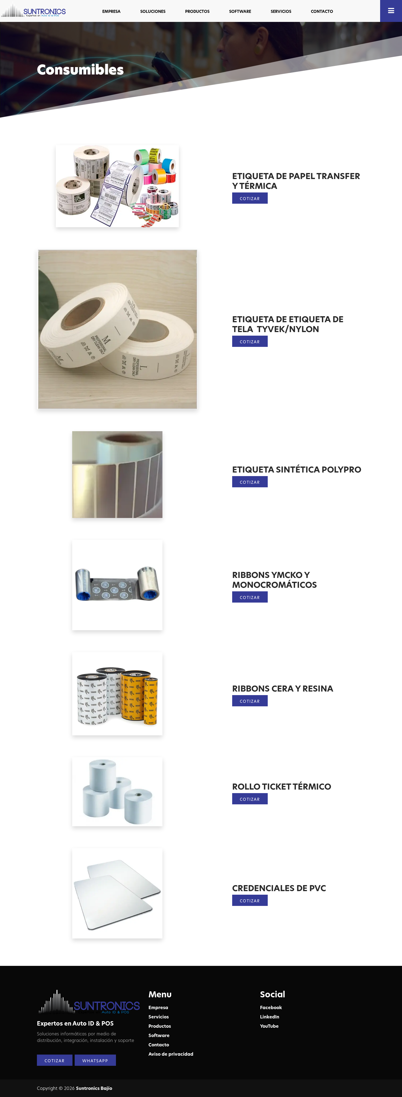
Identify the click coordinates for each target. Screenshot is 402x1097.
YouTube (269, 1026)
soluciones (152, 11)
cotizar (250, 341)
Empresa (158, 1007)
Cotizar (250, 198)
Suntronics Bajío (94, 1088)
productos (197, 11)
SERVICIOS (281, 11)
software (240, 11)
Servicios (158, 1017)
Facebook (271, 1007)
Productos (159, 1026)
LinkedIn (269, 1017)
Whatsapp (95, 1060)
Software (159, 1035)
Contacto (322, 11)
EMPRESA (111, 11)
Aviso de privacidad (170, 1054)
